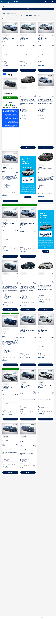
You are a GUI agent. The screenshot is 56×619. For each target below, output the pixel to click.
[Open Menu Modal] (2, 1)
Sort (15, 9)
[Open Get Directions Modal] (45, 1)
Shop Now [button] (28, 196)
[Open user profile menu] (52, 1)
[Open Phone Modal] (38, 1)
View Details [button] (10, 70)
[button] (10, 70)
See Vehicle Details (10, 98)
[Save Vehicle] (17, 35)
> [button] (11, 74)
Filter (42, 9)
